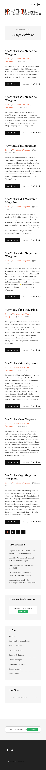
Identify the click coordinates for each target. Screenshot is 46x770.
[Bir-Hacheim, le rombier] (22, 14)
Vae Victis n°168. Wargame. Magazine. (21, 200)
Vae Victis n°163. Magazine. (21, 309)
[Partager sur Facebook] (31, 84)
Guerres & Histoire (16, 655)
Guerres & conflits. (16, 650)
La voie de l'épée (15, 660)
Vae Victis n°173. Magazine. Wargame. (21, 98)
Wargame (9, 61)
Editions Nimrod (15, 645)
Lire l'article (12, 84)
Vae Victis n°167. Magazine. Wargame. (21, 254)
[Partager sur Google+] (39, 84)
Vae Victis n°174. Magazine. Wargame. (21, 52)
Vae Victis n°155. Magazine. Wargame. (21, 476)
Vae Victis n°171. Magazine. (21, 145)
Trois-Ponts (14, 674)
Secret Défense (15, 669)
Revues (8, 59)
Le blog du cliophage (17, 664)
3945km (12, 636)
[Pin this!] (37, 84)
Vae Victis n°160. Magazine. (21, 363)
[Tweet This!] (34, 84)
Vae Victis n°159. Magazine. (21, 419)
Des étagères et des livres (19, 641)
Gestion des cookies (16, 762)
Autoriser (23, 611)
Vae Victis (16, 59)
